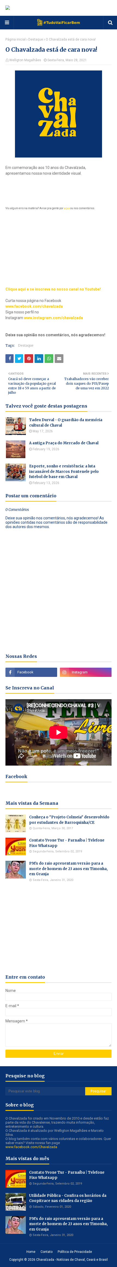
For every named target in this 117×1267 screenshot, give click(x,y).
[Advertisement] (58, 245)
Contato (47, 1252)
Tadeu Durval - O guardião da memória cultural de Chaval (65, 423)
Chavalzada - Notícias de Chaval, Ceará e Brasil (72, 1260)
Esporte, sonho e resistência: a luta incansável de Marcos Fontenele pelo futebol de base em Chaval (64, 471)
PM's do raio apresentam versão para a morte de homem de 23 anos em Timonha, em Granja (68, 868)
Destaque (35, 39)
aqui (67, 208)
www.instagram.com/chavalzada (53, 318)
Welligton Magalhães (25, 60)
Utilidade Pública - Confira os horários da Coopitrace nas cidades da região (67, 1198)
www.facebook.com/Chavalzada (31, 1147)
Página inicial (15, 39)
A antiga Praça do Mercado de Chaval (63, 443)
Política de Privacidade (75, 1252)
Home (30, 1252)
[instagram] (86, 672)
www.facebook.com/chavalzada (34, 306)
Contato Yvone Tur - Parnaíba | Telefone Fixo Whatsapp (66, 843)
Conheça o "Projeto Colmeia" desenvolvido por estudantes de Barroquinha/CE (69, 820)
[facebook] (31, 672)
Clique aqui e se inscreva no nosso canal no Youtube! (53, 289)
